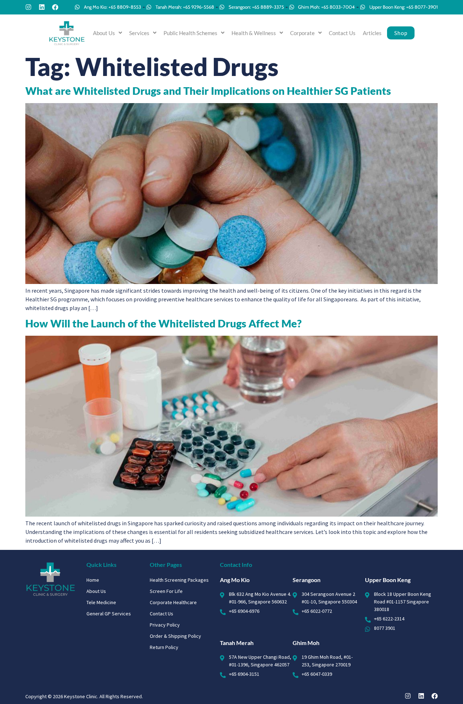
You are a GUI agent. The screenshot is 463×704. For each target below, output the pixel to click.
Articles (372, 33)
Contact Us (342, 33)
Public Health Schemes (190, 33)
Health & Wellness (254, 33)
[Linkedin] (42, 7)
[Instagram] (28, 7)
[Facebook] (55, 7)
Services (139, 33)
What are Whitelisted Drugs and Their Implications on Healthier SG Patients (208, 91)
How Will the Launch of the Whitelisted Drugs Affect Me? (163, 323)
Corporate (302, 33)
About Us (104, 33)
